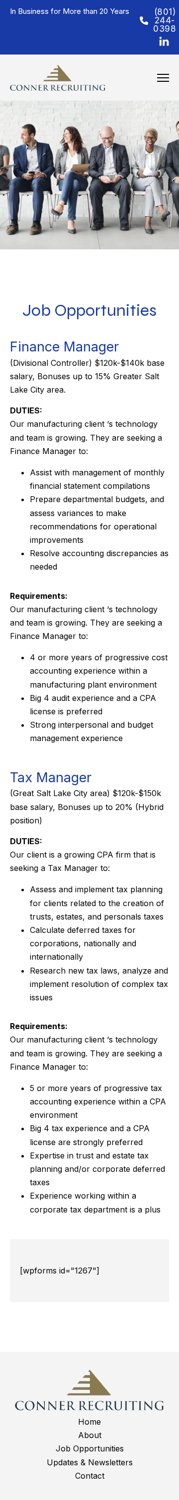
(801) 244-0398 (161, 20)
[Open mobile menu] (163, 78)
